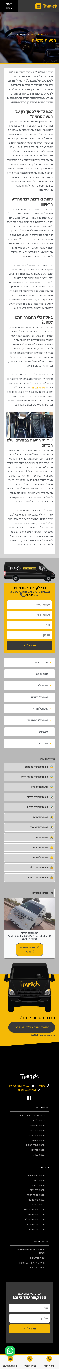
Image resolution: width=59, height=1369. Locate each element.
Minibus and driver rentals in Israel (31, 1251)
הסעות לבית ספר (37, 1130)
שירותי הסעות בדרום (37, 797)
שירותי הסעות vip (39, 867)
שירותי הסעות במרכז (37, 877)
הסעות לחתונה (38, 1140)
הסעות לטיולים (38, 1150)
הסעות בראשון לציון (36, 1199)
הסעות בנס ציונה (37, 1190)
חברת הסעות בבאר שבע (34, 1209)
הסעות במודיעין (38, 1185)
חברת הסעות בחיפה (36, 1214)
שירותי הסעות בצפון (37, 807)
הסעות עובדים (40, 847)
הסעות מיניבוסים (39, 787)
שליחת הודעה (10, 1366)
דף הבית (51, 34)
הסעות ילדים (39, 1120)
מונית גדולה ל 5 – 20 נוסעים (32, 1262)
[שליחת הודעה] (10, 1359)
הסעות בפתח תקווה (36, 1195)
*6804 (26, 595)
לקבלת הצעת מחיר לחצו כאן (29, 949)
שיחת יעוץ (49, 1366)
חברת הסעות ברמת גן (35, 1229)
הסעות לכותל (39, 1155)
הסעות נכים (42, 837)
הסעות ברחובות (38, 1204)
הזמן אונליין (30, 1366)
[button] (38, 6)
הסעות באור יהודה (36, 1175)
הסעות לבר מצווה (37, 1135)
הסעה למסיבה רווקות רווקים (32, 1115)
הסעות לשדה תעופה (35, 1145)
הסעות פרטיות (40, 817)
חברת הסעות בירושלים (35, 1219)
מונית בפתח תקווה (36, 1267)
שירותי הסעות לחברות (36, 767)
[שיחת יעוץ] (49, 1359)
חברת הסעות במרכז (36, 1224)
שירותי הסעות (37, 34)
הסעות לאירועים (37, 1125)
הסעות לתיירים (40, 857)
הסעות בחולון (39, 1180)
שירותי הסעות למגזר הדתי (34, 777)
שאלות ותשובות (37, 1258)
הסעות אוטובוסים (39, 827)
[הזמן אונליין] (30, 1359)
